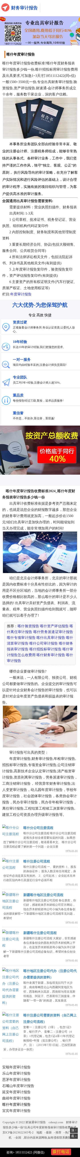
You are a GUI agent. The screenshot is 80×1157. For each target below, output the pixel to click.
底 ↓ (74, 1136)
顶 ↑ (74, 1130)
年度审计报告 (21, 294)
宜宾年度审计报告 (16, 1111)
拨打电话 (61, 1151)
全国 (18, 1137)
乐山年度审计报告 (16, 1073)
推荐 (58, 1132)
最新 (49, 1132)
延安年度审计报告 (16, 1092)
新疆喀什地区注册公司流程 (43, 895)
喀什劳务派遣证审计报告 (53, 632)
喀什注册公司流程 (36, 861)
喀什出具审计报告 (50, 637)
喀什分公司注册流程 (38, 828)
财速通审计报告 (36, 1122)
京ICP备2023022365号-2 (18, 1132)
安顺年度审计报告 (16, 1067)
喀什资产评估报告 (54, 626)
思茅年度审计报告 (16, 1079)
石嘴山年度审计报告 (18, 1086)
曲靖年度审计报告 (16, 1098)
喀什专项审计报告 (21, 637)
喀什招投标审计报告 (45, 649)
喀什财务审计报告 (50, 655)
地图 (39, 1132)
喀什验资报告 (28, 626)
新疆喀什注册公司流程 (40, 933)
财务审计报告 (24, 7)
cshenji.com (56, 1122)
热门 (68, 1132)
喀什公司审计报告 (43, 643)
